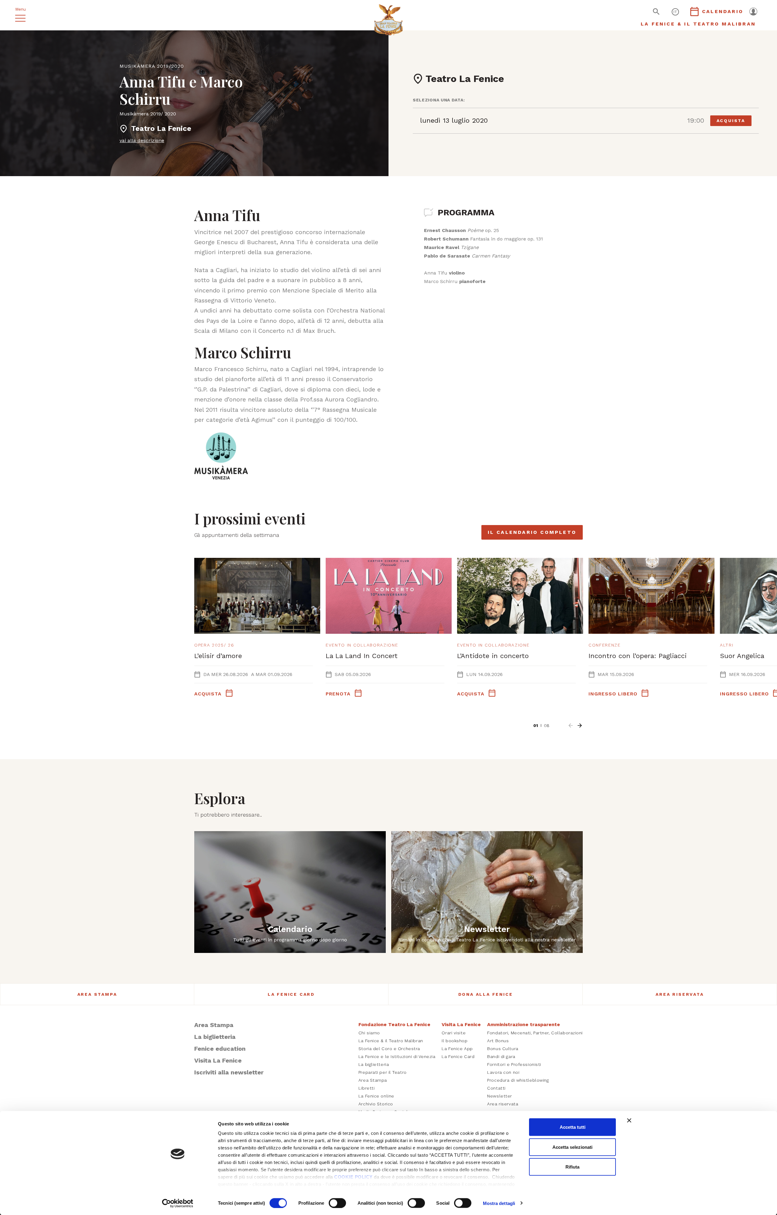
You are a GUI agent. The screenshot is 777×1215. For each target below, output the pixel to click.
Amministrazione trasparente (523, 1024)
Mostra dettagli (499, 1203)
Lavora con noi (503, 1072)
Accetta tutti (572, 1127)
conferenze (605, 645)
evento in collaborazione (362, 645)
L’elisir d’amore (218, 656)
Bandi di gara (501, 1056)
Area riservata (680, 994)
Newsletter (499, 1096)
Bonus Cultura (502, 1048)
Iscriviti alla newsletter (228, 1072)
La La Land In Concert (362, 656)
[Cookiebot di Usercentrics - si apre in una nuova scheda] (177, 1203)
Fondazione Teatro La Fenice (394, 1024)
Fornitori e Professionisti (514, 1064)
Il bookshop (454, 1040)
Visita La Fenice (218, 1060)
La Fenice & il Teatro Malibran (390, 1040)
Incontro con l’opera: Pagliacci (638, 656)
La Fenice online (376, 1096)
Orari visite (454, 1032)
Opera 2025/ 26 (214, 645)
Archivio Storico (375, 1103)
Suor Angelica (742, 656)
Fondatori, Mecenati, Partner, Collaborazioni (535, 1032)
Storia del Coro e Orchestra (389, 1048)
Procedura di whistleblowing (518, 1080)
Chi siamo (369, 1032)
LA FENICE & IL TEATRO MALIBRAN (698, 24)
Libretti (366, 1088)
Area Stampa (97, 994)
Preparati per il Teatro (382, 1072)
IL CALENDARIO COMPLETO (532, 532)
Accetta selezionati (572, 1146)
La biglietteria (215, 1036)
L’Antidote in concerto (493, 656)
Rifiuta (572, 1166)
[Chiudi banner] (629, 1120)
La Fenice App (457, 1048)
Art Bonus (498, 1040)
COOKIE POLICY (353, 1176)
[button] (571, 725)
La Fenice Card (291, 994)
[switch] (337, 1203)
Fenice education (220, 1048)
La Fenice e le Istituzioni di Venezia (397, 1056)
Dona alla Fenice (485, 994)
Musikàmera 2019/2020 (152, 66)
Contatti (496, 1088)
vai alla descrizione (142, 140)
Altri (726, 645)
